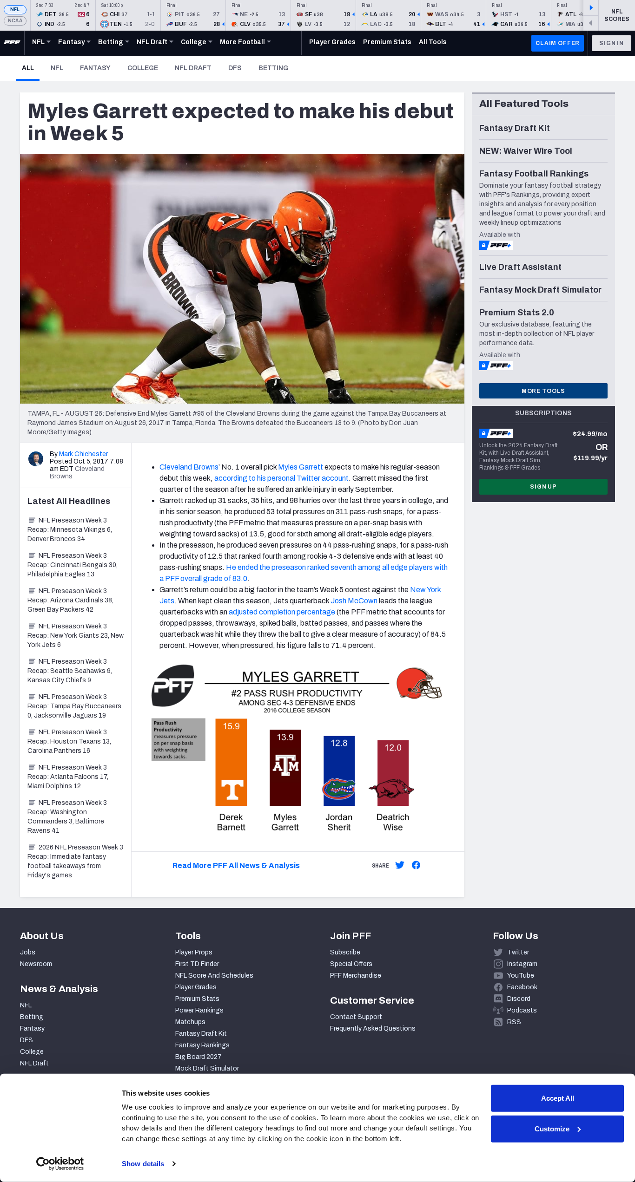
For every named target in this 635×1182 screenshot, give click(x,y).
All (31, 68)
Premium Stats (197, 998)
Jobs (27, 952)
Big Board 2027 (198, 1056)
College (142, 68)
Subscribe (345, 952)
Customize (552, 1128)
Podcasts (522, 1010)
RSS (514, 1022)
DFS (235, 68)
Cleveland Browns (188, 467)
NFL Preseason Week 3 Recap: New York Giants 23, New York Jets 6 (75, 635)
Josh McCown (354, 601)
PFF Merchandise (355, 975)
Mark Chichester (83, 454)
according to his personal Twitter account (281, 478)
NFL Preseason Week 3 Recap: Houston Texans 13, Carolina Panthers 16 (69, 741)
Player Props (193, 952)
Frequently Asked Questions (373, 1028)
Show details (143, 1164)
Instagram (522, 963)
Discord (518, 998)
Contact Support (356, 1016)
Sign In (611, 43)
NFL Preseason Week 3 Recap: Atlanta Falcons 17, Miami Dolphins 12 (67, 777)
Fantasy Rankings (202, 1045)
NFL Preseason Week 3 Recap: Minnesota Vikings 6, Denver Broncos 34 (69, 529)
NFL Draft (193, 68)
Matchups (190, 1022)
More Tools (543, 391)
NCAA (15, 20)
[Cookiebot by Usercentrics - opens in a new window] (60, 1164)
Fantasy (95, 68)
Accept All (557, 1098)
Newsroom (36, 963)
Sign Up (543, 486)
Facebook (522, 987)
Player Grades (196, 987)
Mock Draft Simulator (207, 1068)
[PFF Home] (12, 43)
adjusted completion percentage (282, 612)
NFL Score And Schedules (214, 975)
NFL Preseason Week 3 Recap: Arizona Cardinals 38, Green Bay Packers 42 (70, 600)
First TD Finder (197, 963)
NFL (15, 9)
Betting (273, 68)
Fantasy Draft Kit (201, 1033)
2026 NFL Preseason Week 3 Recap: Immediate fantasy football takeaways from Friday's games (75, 861)
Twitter (518, 952)
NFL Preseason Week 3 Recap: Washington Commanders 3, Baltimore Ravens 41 (67, 816)
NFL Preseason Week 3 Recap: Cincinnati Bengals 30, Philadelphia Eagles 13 (72, 565)
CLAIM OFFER (558, 43)
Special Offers (351, 963)
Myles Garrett (300, 467)
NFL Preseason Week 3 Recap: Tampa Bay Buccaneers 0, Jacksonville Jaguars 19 (74, 706)
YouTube (520, 975)
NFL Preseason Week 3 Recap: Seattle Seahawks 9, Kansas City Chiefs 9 (69, 671)
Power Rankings (199, 1010)
